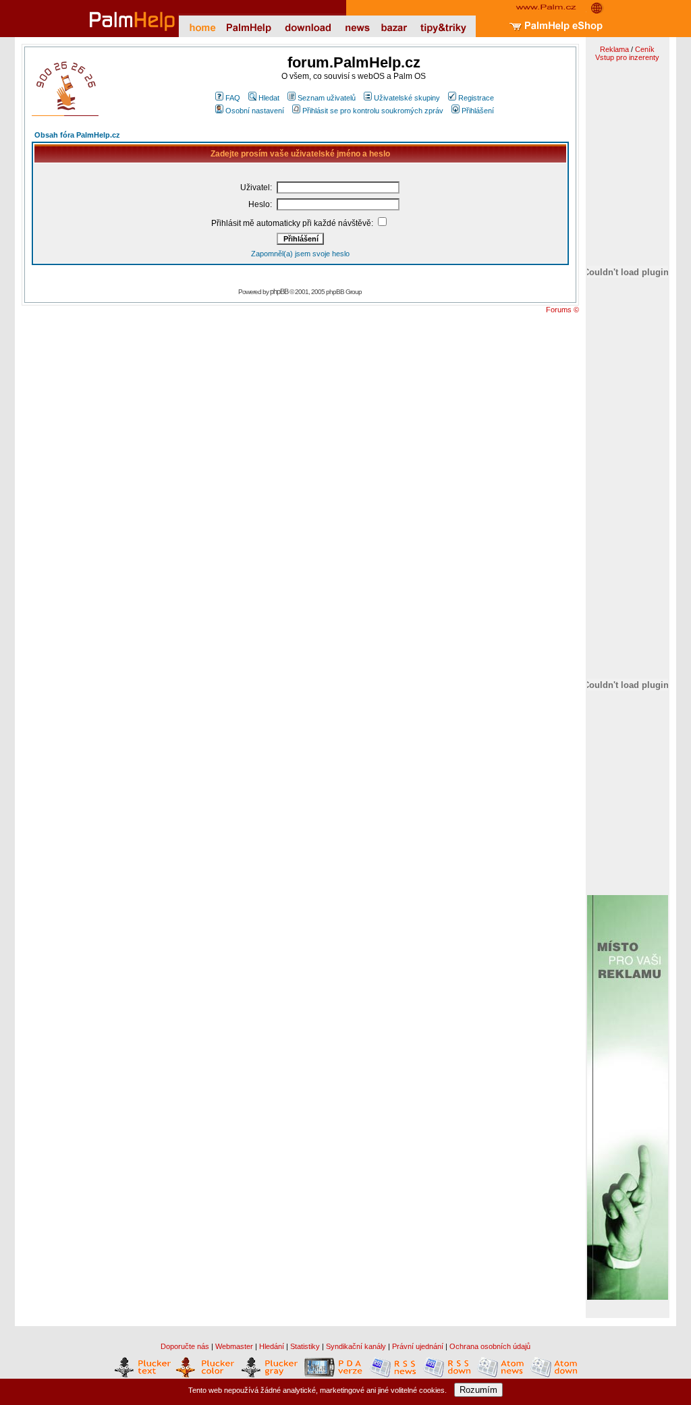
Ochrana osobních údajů (489, 1346)
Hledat (268, 98)
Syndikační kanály (356, 1346)
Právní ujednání (417, 1346)
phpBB (279, 291)
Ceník (645, 49)
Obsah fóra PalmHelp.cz (77, 135)
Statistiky (305, 1346)
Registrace (476, 98)
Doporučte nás (185, 1346)
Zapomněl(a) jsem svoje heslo (300, 254)
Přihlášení (478, 111)
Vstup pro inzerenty (627, 57)
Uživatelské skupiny (407, 98)
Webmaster (234, 1346)
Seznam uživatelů (327, 98)
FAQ (232, 98)
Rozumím (478, 1390)
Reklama (614, 49)
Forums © (562, 310)
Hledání (271, 1346)
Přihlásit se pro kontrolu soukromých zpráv (372, 111)
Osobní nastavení (254, 111)
